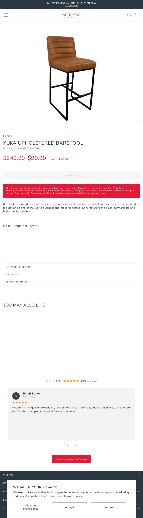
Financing (13, 274)
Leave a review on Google (71, 459)
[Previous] (67, 446)
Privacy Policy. (73, 496)
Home (6, 136)
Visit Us (8, 474)
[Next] (76, 446)
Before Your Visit (18, 281)
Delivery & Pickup (18, 267)
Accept (69, 507)
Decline (108, 507)
